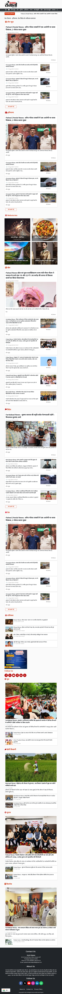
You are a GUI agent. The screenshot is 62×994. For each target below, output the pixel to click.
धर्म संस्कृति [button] (36, 10)
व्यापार (53, 10)
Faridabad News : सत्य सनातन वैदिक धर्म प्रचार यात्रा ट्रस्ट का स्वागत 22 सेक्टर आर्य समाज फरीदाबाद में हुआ (30, 929)
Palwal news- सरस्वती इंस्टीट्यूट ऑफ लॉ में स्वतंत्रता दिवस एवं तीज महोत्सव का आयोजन (34, 940)
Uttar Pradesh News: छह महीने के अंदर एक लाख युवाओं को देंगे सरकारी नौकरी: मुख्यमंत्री (33, 741)
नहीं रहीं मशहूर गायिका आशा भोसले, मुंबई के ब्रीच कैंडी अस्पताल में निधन (30, 642)
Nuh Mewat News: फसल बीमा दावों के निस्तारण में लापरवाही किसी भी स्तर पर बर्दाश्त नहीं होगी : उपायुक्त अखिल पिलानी (34, 797)
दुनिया (21, 10)
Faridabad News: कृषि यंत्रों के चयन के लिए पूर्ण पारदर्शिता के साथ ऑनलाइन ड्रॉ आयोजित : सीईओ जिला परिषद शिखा (35, 804)
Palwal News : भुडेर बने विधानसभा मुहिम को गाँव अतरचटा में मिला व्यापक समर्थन (33, 867)
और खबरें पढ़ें (11, 107)
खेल (42, 10)
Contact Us (29, 989)
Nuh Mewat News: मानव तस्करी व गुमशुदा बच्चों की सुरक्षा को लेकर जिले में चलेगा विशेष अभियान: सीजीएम (21, 460)
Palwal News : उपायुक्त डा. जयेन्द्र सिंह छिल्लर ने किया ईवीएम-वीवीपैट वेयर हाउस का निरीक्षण (34, 875)
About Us (22, 989)
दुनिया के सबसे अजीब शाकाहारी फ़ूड (45, 237)
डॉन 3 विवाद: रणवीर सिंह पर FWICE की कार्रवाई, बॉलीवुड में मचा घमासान (31, 635)
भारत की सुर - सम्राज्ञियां (17, 237)
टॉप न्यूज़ (13, 10)
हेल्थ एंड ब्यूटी (47, 10)
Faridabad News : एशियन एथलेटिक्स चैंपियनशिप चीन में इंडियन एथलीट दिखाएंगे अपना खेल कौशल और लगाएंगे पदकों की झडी (22, 492)
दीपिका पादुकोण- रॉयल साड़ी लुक (44, 261)
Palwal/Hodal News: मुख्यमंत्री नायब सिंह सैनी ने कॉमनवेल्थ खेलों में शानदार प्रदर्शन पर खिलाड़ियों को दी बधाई (22, 376)
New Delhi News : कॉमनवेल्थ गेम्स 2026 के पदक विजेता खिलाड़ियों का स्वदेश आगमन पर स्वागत (20, 392)
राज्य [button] (31, 10)
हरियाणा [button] (26, 10)
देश (17, 10)
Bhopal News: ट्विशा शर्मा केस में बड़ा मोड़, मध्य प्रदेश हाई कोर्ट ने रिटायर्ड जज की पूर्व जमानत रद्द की (34, 628)
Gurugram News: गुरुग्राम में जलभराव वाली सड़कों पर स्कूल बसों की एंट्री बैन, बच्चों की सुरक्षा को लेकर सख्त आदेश (22, 93)
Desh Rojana (40, 992)
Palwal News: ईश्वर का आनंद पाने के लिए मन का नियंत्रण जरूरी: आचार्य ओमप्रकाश (33, 733)
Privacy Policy (38, 989)
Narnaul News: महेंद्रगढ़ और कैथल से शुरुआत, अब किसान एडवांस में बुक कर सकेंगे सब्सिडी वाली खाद (30, 785)
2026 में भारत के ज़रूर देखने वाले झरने (17, 261)
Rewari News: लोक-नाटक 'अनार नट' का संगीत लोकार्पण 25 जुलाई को (31, 620)
